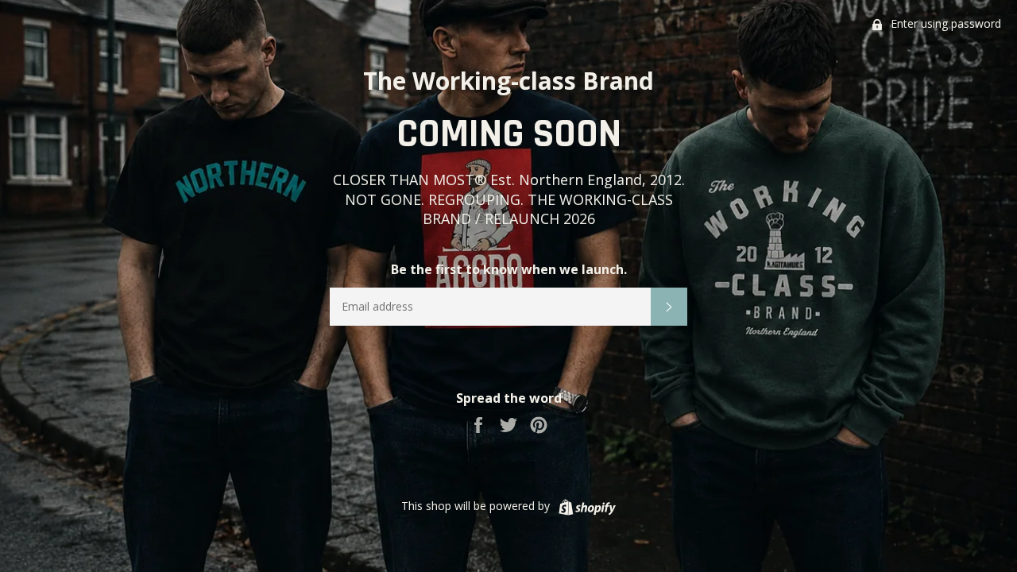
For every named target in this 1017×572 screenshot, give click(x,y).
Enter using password (944, 23)
